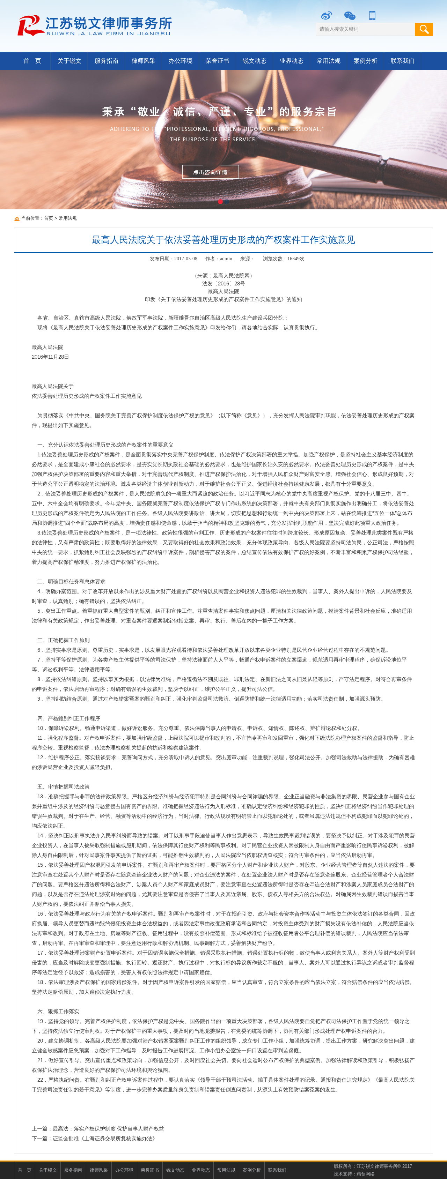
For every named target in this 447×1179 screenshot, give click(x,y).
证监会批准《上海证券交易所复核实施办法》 (105, 1138)
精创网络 (366, 1174)
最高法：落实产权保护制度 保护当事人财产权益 (108, 1129)
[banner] (223, 139)
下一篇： (42, 1138)
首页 (48, 218)
